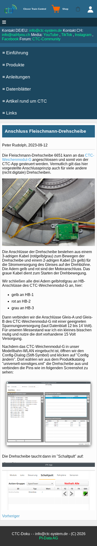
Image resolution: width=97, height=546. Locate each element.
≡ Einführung (15, 52)
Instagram (83, 35)
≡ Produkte (13, 64)
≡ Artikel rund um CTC (24, 101)
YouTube (50, 35)
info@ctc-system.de (45, 30)
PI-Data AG (48, 538)
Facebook (10, 39)
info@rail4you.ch (16, 35)
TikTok (66, 35)
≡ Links (9, 112)
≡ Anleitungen (16, 76)
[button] (78, 9)
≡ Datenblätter (16, 88)
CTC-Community (46, 39)
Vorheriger (11, 516)
